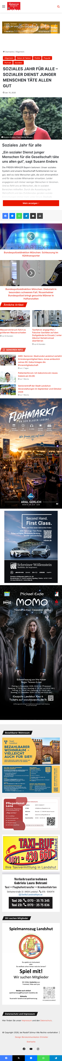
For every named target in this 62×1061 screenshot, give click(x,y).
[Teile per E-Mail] (33, 216)
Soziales (18, 62)
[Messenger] (12, 216)
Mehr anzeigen (30, 203)
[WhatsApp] (19, 216)
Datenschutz (46, 1020)
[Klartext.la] (13, 6)
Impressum (27, 1020)
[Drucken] (40, 216)
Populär (47, 58)
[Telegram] (26, 216)
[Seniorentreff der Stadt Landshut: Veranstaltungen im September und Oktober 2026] (8, 389)
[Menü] (3, 7)
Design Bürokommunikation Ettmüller (31, 1037)
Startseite (9, 52)
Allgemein (20, 52)
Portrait (7, 62)
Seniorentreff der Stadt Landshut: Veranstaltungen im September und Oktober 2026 (39, 389)
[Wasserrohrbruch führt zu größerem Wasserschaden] (15, 318)
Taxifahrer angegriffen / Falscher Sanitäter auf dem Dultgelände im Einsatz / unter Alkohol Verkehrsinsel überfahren (47, 335)
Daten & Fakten (24, 58)
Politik (37, 58)
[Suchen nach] (58, 7)
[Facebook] (5, 216)
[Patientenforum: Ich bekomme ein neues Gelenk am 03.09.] (8, 377)
